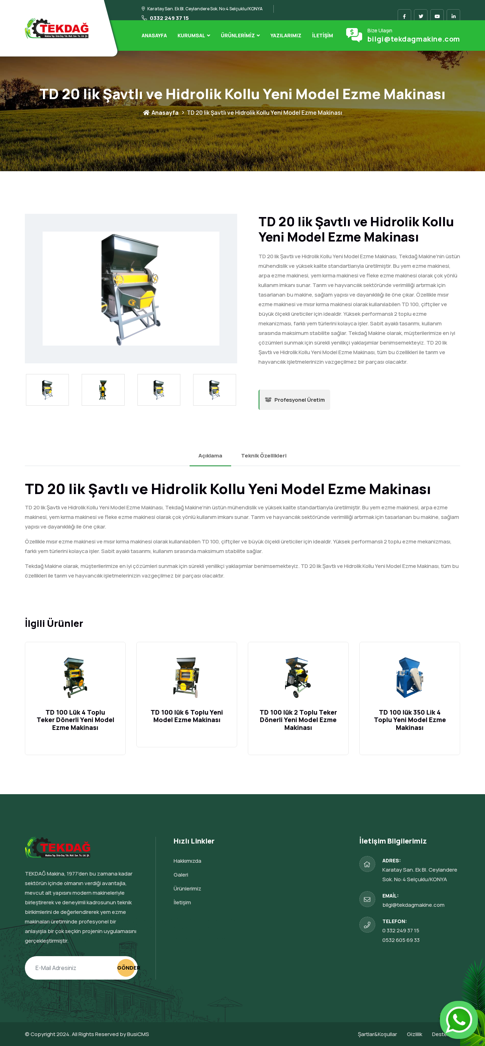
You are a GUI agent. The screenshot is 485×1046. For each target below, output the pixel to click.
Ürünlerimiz (238, 35)
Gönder (126, 967)
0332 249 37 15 (169, 18)
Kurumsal (191, 35)
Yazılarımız (286, 35)
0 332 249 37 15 (400, 930)
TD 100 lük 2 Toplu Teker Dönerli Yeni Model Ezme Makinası (298, 720)
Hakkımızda (187, 861)
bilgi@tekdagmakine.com (413, 39)
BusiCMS (138, 1034)
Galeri (181, 874)
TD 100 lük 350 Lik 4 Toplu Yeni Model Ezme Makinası (410, 720)
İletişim (322, 35)
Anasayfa (154, 35)
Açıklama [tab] (210, 455)
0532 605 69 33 (401, 940)
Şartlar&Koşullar (377, 1034)
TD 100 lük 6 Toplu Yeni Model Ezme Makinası (187, 716)
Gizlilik (414, 1034)
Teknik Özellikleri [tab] (264, 455)
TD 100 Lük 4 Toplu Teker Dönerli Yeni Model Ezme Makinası (75, 720)
